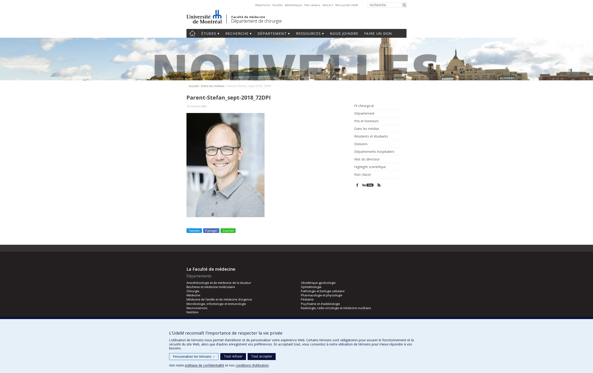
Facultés (277, 5)
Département (272, 33)
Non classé (362, 174)
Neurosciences (197, 308)
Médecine (193, 295)
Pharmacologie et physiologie (321, 295)
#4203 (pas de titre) (192, 33)
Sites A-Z (327, 5)
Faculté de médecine (248, 17)
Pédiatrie (307, 299)
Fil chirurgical (364, 106)
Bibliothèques (293, 5)
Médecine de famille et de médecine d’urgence (219, 299)
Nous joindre (344, 33)
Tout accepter (261, 356)
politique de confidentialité (204, 365)
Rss (379, 185)
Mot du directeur (367, 159)
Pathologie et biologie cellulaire (323, 291)
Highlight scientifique (370, 167)
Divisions (361, 144)
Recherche (237, 33)
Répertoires (262, 5)
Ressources (308, 33)
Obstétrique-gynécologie (318, 283)
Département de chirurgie (256, 21)
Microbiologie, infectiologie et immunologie (216, 304)
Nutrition (192, 312)
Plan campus (312, 5)
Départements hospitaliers (374, 152)
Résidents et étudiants (371, 136)
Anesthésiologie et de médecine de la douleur (218, 283)
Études (208, 33)
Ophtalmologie (311, 287)
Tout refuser (233, 356)
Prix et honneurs (366, 121)
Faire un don (378, 33)
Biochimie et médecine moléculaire (210, 287)
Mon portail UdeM (346, 5)
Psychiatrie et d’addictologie (320, 304)
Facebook (357, 185)
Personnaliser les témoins (194, 356)
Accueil (194, 86)
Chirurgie (192, 291)
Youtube (368, 185)
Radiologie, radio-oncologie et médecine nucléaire (336, 308)
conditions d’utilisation (252, 365)
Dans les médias (212, 86)
